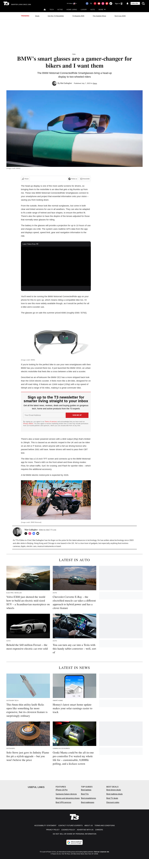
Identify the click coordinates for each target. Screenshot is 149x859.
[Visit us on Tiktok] (110, 3)
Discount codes (112, 802)
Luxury (84, 9)
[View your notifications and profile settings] (127, 3)
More (101, 9)
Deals (37, 16)
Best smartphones (88, 798)
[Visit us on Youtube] (99, 3)
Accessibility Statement (45, 825)
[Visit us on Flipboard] (106, 3)
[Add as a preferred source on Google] (74, 842)
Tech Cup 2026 (120, 16)
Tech (52, 9)
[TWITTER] (26, 533)
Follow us (74, 179)
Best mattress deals (114, 794)
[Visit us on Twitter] (91, 3)
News (95, 83)
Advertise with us (85, 830)
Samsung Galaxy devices (66, 794)
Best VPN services (63, 802)
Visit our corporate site (101, 852)
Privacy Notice (28, 423)
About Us (88, 825)
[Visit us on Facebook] (87, 3)
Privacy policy (52, 830)
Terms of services (51, 421)
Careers (99, 830)
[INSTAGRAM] (30, 533)
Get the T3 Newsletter (56, 16)
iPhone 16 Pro (62, 790)
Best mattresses (87, 802)
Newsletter (86, 179)
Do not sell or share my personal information (74, 834)
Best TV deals (112, 798)
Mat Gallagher (66, 83)
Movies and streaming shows (68, 798)
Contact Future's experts (70, 825)
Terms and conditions (105, 825)
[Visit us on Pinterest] (95, 3)
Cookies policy (68, 830)
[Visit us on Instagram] (103, 3)
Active (60, 9)
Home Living (71, 9)
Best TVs (85, 794)
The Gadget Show (99, 16)
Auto (92, 9)
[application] (56, 266)
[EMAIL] (38, 533)
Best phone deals (113, 790)
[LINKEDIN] (34, 533)
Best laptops (86, 790)
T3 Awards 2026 (78, 16)
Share (27, 179)
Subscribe (134, 3)
